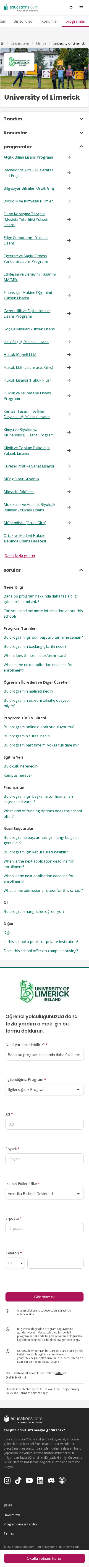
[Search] (71, 8)
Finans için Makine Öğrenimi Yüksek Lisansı (28, 295)
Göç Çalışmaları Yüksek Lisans (29, 329)
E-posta (13, 1218)
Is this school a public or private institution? (41, 941)
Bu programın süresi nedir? (27, 735)
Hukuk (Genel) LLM (20, 354)
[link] (69, 43)
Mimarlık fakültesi (19, 491)
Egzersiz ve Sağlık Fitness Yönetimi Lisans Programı (26, 258)
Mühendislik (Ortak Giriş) (25, 522)
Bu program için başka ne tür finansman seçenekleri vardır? (38, 799)
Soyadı (12, 1148)
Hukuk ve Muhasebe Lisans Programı (27, 395)
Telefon (13, 1253)
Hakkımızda (12, 1515)
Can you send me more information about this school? (43, 613)
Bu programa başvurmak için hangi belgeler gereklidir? (41, 840)
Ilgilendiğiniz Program (25, 1079)
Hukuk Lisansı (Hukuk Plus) (27, 380)
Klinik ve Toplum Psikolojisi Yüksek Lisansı (27, 450)
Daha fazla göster (20, 555)
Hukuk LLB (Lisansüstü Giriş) (28, 367)
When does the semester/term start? (35, 655)
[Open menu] (81, 8)
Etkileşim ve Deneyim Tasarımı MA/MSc (30, 277)
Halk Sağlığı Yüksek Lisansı (26, 341)
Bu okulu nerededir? (21, 766)
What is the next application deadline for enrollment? (38, 667)
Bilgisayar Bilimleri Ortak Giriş (29, 188)
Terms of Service (29, 1392)
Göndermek (44, 1296)
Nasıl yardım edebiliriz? (26, 1044)
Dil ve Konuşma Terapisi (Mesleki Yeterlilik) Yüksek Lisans (26, 219)
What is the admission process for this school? (43, 890)
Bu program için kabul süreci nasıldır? (36, 852)
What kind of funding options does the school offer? (43, 813)
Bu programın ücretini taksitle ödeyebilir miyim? (38, 703)
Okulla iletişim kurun (45, 1558)
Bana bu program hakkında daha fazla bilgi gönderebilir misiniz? (41, 599)
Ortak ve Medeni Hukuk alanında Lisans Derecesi (25, 538)
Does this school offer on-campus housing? (41, 950)
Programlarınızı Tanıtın (20, 1524)
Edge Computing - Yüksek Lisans (26, 240)
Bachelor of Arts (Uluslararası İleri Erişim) (29, 172)
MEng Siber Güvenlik (21, 478)
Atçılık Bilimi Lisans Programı (28, 157)
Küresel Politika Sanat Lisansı (29, 466)
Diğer (8, 932)
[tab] (24, 21)
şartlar (58, 1373)
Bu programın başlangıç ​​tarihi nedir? (35, 646)
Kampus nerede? (18, 775)
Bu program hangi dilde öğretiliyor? (34, 911)
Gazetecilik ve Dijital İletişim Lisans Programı (27, 313)
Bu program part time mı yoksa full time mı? (41, 745)
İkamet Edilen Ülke (22, 1183)
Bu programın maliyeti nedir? (28, 691)
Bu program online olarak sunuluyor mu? (39, 726)
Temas (9, 1533)
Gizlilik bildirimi (15, 1377)
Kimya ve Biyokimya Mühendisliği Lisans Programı (29, 432)
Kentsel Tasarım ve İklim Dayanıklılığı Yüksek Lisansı (27, 414)
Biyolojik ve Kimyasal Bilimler (28, 201)
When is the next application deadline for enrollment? (39, 864)
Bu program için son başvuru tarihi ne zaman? (43, 637)
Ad (9, 1114)
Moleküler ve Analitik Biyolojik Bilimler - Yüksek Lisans (29, 507)
